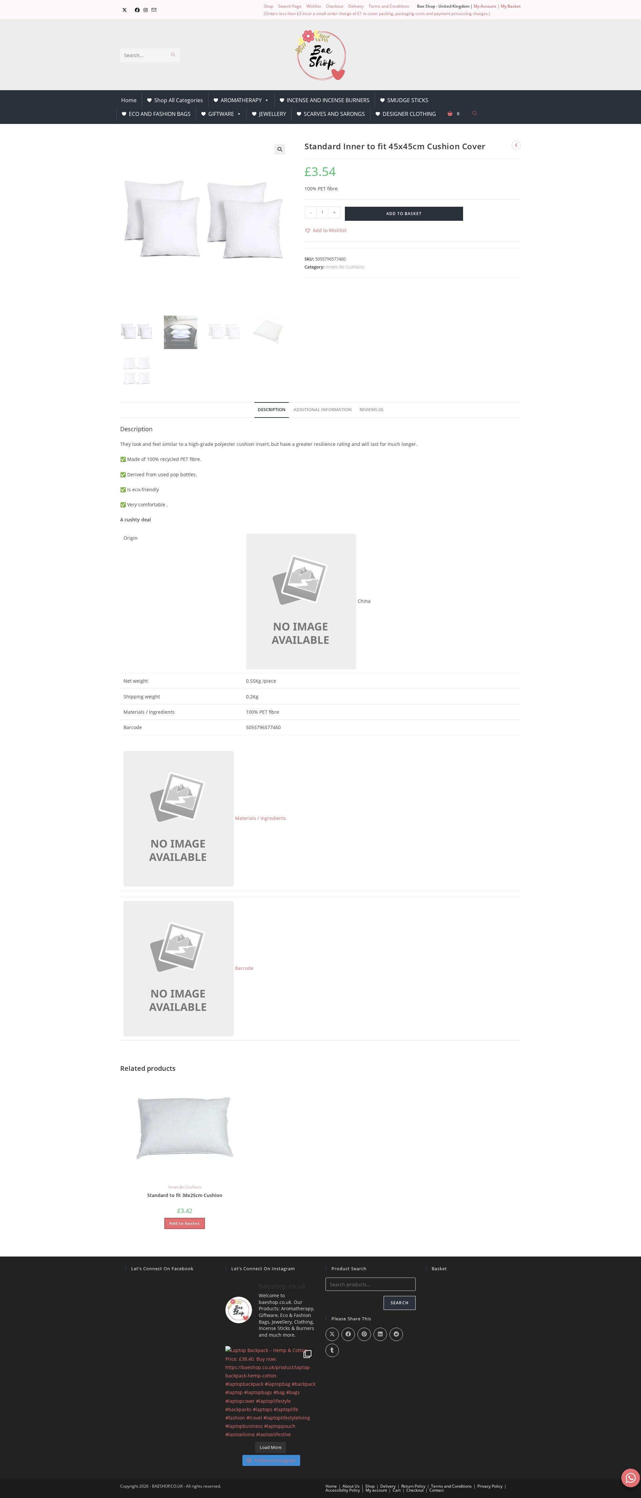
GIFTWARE (221, 114)
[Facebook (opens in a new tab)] (137, 10)
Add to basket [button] (184, 1223)
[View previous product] (516, 145)
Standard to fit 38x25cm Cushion (184, 1195)
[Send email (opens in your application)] (154, 10)
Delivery (356, 6)
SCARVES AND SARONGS (334, 114)
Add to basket (404, 213)
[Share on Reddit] (396, 1334)
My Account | (487, 6)
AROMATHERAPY (241, 100)
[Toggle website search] (474, 113)
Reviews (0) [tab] (371, 409)
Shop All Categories (178, 100)
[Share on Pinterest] (364, 1334)
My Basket (511, 6)
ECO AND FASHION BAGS (160, 114)
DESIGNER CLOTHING (409, 114)
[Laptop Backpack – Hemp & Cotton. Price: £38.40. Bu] (270, 1391)
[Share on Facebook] (348, 1334)
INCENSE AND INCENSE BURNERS (328, 100)
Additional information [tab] (322, 409)
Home (129, 100)
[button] (279, 149)
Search (400, 1303)
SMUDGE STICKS (407, 100)
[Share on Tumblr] (332, 1350)
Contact (436, 1490)
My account (376, 1490)
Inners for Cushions (345, 267)
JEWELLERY (272, 114)
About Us (351, 1486)
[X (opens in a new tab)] (124, 10)
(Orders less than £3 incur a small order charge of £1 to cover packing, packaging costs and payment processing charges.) (377, 13)
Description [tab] (271, 409)
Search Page (289, 6)
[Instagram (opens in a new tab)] (146, 10)
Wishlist (313, 6)
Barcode (243, 968)
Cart (397, 1490)
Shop (268, 6)
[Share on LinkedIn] (380, 1334)
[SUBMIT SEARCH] (173, 55)
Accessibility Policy (343, 1490)
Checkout (334, 6)
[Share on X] (332, 1334)
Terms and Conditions (389, 6)
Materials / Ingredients (260, 818)
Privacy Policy (489, 1486)
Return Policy (413, 1486)
